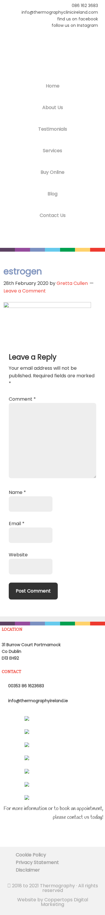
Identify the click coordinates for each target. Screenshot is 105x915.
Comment (22, 399)
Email (16, 523)
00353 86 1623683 (25, 686)
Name (17, 492)
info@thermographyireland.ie (37, 701)
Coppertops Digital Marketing (64, 902)
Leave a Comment (25, 291)
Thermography (52, 55)
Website (18, 554)
